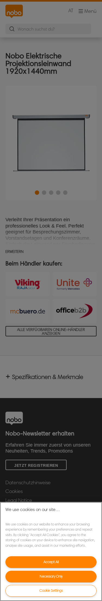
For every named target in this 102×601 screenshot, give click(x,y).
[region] (51, 551)
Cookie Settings (51, 590)
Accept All (51, 562)
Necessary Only (51, 576)
